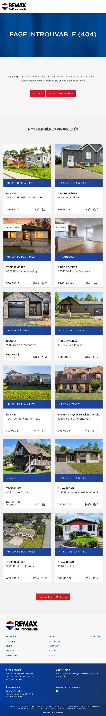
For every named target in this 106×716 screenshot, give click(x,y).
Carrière (53, 646)
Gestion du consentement (77, 708)
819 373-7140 (16, 679)
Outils (52, 637)
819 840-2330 (66, 677)
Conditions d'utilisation (54, 708)
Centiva (58, 713)
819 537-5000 (16, 697)
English (96, 637)
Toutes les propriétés (53, 597)
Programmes (55, 641)
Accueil (38, 94)
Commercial (11, 641)
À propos (10, 651)
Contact (53, 655)
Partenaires (11, 655)
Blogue (53, 651)
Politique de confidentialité (30, 708)
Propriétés (11, 637)
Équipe (9, 646)
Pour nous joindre (61, 94)
